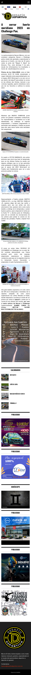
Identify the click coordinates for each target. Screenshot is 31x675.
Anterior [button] (3, 43)
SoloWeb (18, 672)
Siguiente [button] (27, 43)
